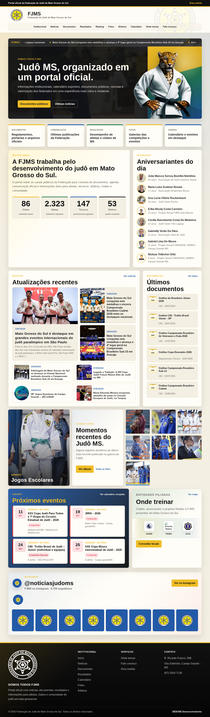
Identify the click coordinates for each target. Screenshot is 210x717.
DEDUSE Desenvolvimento (187, 711)
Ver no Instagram (184, 583)
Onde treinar (152, 26)
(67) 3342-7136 (173, 672)
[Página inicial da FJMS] (22, 664)
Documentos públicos (34, 103)
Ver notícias (130, 276)
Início (81, 658)
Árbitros (122, 26)
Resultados (85, 26)
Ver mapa (193, 494)
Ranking (100, 26)
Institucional (40, 26)
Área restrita (195, 3)
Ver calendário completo (112, 494)
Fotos (111, 26)
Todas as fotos (103, 469)
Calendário (136, 26)
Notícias (55, 26)
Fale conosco (170, 26)
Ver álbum (85, 469)
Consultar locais (149, 543)
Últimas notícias (65, 103)
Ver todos (193, 276)
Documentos (69, 26)
